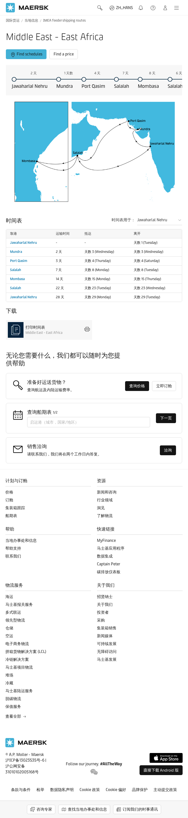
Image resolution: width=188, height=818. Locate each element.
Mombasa (148, 86)
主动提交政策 (165, 789)
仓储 (9, 628)
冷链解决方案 (17, 659)
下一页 (166, 418)
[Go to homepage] (27, 8)
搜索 (100, 7)
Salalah (121, 86)
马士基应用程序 (110, 548)
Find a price (64, 54)
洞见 (101, 508)
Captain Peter (108, 564)
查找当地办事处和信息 (87, 809)
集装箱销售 (107, 628)
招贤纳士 (105, 596)
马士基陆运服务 (19, 690)
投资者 (103, 612)
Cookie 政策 (90, 789)
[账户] (165, 7)
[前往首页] (26, 746)
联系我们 (13, 556)
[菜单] (176, 7)
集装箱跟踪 (15, 508)
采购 (101, 620)
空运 (9, 636)
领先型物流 (15, 620)
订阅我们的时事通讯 (140, 809)
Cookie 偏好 (116, 789)
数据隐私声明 (62, 789)
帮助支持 (153, 7)
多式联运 (13, 612)
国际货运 (13, 20)
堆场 (9, 675)
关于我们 (105, 604)
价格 (9, 492)
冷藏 (9, 683)
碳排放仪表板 (108, 572)
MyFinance (106, 540)
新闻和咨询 (107, 492)
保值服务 (13, 706)
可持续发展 (107, 643)
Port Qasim (93, 86)
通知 (141, 5)
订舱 (9, 500)
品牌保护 (140, 789)
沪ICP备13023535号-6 (24, 760)
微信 (94, 772)
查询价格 (137, 386)
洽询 (168, 450)
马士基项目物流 (19, 667)
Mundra (64, 86)
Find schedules (29, 54)
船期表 (11, 515)
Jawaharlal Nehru (29, 86)
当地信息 (31, 20)
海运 (9, 596)
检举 (40, 789)
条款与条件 (21, 789)
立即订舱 (164, 386)
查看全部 (13, 716)
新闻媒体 (105, 636)
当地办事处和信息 (21, 540)
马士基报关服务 (19, 604)
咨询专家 (44, 809)
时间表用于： (123, 220)
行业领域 (105, 500)
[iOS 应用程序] (166, 758)
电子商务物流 (17, 643)
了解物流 (105, 515)
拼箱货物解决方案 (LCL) (25, 651)
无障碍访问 (107, 651)
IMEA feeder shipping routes (64, 20)
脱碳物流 (13, 698)
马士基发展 (107, 659)
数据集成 (105, 556)
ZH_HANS (124, 7)
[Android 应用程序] (161, 770)
